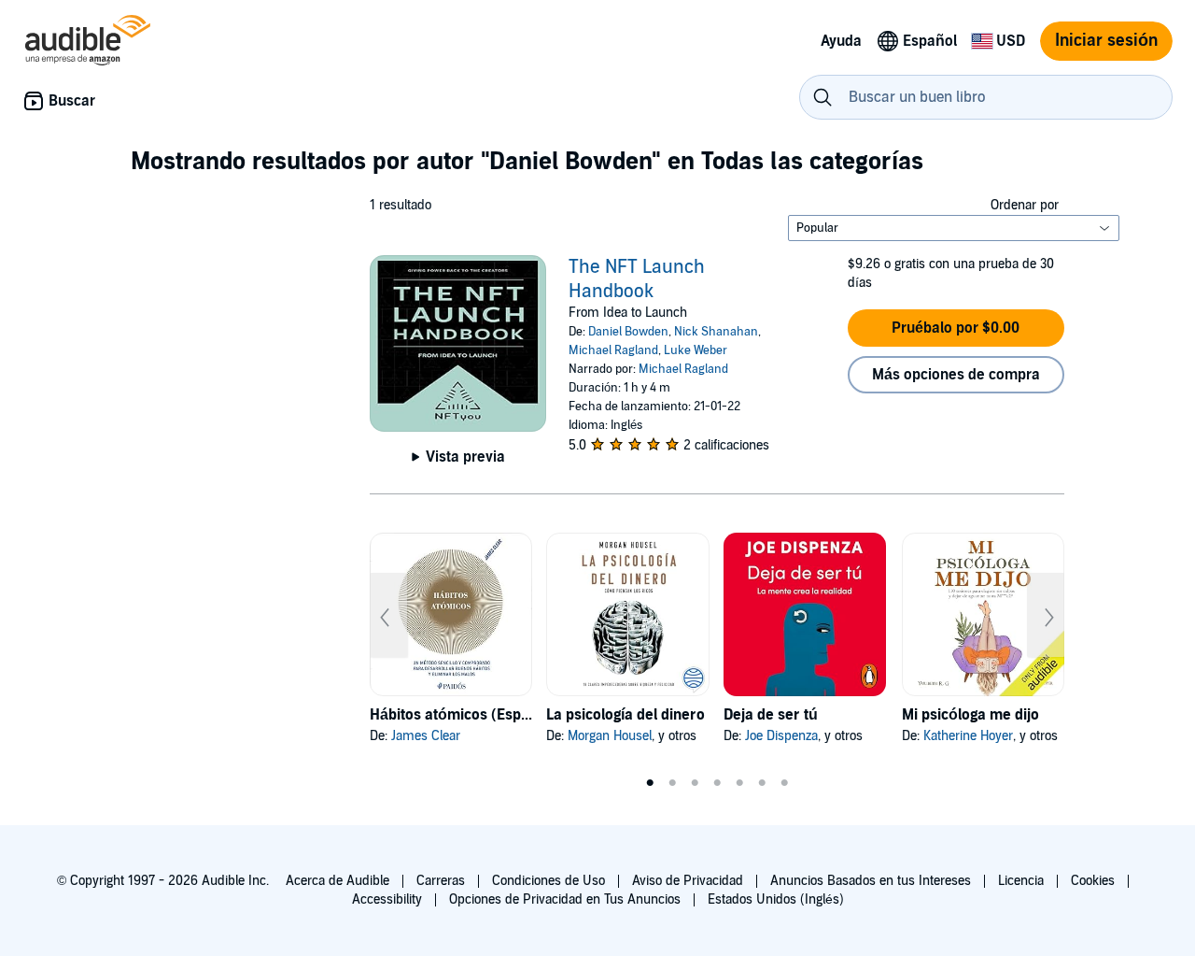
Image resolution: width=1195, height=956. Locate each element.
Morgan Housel (610, 736)
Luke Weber (695, 350)
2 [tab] (672, 783)
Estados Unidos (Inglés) (776, 899)
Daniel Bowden (628, 331)
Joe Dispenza (781, 736)
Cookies (1093, 881)
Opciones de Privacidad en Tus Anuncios (565, 899)
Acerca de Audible (337, 881)
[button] (956, 328)
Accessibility (387, 899)
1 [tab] (649, 783)
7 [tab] (784, 783)
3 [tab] (694, 783)
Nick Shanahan (716, 331)
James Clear (425, 736)
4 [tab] (717, 783)
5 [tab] (739, 783)
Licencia (1021, 881)
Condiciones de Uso (548, 881)
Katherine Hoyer (968, 736)
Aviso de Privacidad (687, 881)
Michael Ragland (613, 350)
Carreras (440, 881)
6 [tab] (761, 783)
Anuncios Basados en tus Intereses (870, 881)
